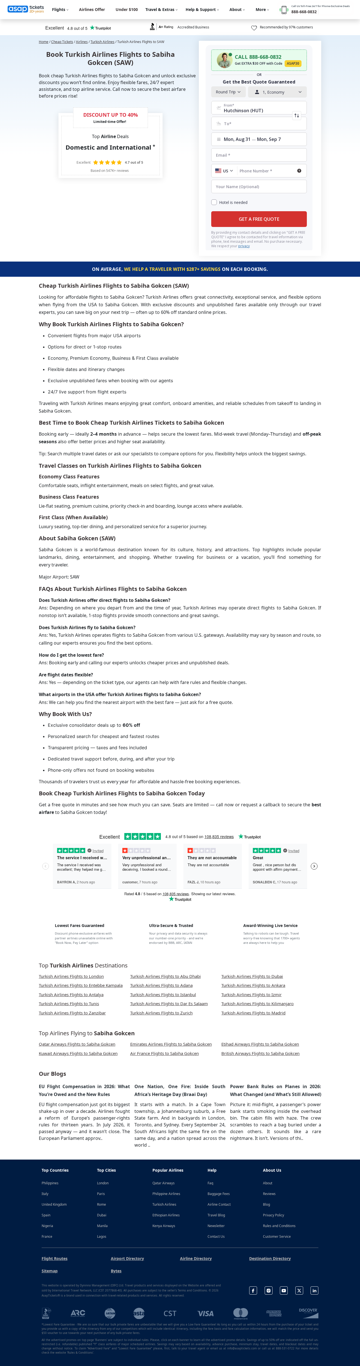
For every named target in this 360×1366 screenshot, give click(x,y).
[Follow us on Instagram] (269, 1290)
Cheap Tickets (62, 41)
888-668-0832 (304, 11)
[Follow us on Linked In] (314, 1290)
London (103, 1183)
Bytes (116, 1270)
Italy (45, 1193)
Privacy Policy (273, 1215)
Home (43, 41)
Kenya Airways (163, 1225)
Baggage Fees (219, 1193)
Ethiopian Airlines (166, 1215)
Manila (102, 1225)
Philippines (50, 1183)
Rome (101, 1204)
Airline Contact (219, 1204)
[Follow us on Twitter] (299, 1290)
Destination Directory (270, 1258)
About (267, 1183)
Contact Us (216, 1236)
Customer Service (277, 1236)
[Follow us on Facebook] (253, 1290)
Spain (46, 1215)
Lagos (101, 1236)
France (47, 1236)
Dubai (101, 1215)
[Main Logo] (26, 9)
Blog (266, 1204)
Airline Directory (196, 1258)
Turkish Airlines (102, 41)
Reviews (269, 1193)
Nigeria (47, 1225)
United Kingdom (54, 1204)
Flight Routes (55, 1258)
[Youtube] (284, 1290)
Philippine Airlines (166, 1193)
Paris (101, 1193)
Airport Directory (127, 1258)
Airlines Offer (92, 9)
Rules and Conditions (279, 1225)
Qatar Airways (163, 1183)
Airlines (82, 41)
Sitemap (50, 1270)
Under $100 (127, 9)
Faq (210, 1183)
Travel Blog (216, 1215)
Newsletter (216, 1225)
